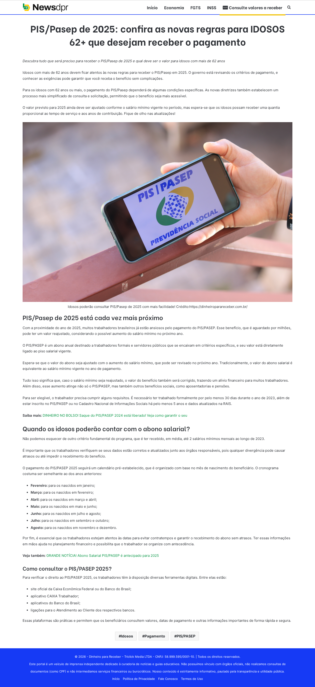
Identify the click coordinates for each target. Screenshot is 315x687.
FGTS (195, 7)
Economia (174, 7)
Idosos (127, 636)
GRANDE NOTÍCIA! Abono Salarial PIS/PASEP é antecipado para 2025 (102, 555)
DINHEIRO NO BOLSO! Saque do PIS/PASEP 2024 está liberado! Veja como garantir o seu (115, 415)
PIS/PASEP (186, 636)
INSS (211, 7)
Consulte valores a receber (255, 7)
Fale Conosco (168, 679)
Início (152, 7)
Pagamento (155, 636)
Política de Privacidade (139, 679)
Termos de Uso (192, 679)
